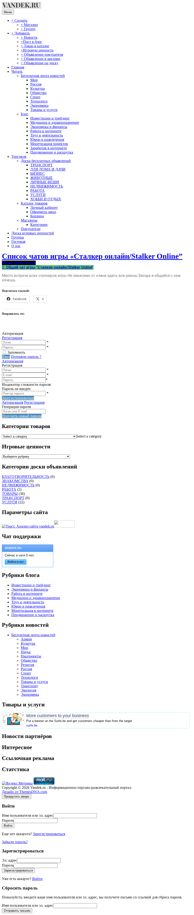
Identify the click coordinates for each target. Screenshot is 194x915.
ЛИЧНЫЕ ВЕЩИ (44, 182)
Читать (16, 71)
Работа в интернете (46, 131)
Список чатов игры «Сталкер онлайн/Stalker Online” (92, 256)
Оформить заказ (43, 212)
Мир (34, 80)
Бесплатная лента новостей (43, 76)
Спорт (35, 97)
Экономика (39, 105)
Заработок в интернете (48, 148)
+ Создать (19, 20)
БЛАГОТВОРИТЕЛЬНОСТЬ (25, 477)
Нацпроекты (31, 656)
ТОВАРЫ (10, 494)
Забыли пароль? (15, 842)
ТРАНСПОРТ (41, 165)
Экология (28, 690)
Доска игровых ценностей (32, 233)
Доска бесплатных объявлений (46, 161)
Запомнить (16, 352)
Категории (39, 225)
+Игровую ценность (37, 50)
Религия (27, 665)
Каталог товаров (34, 203)
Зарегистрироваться (49, 834)
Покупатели (30, 229)
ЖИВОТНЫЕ (41, 178)
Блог (24, 114)
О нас (16, 246)
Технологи (39, 101)
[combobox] (89, 436)
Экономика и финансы (48, 127)
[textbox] (89, 436)
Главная (17, 67)
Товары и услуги (43, 110)
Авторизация (12, 361)
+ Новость (29, 37)
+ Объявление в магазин (40, 59)
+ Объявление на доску (39, 63)
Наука (26, 652)
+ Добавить (20, 33)
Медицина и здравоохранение (54, 122)
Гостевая (18, 242)
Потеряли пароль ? (26, 357)
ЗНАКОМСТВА (15, 481)
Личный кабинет (44, 208)
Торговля (18, 157)
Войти (37, 879)
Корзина (37, 216)
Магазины (29, 220)
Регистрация (12, 338)
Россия (35, 84)
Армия (26, 639)
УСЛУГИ (38, 195)
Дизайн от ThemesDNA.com (24, 792)
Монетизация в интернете (32, 611)
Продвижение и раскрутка (51, 152)
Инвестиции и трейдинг (50, 118)
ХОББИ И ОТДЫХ (45, 199)
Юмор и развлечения (47, 139)
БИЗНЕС (37, 174)
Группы (17, 237)
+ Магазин (29, 25)
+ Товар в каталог (35, 46)
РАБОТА (37, 191)
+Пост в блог (31, 42)
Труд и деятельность (46, 135)
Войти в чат (16, 561)
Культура (37, 88)
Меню (8, 12)
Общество (38, 93)
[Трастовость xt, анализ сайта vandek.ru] (28, 526)
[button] (19, 263)
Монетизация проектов (49, 144)
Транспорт (29, 686)
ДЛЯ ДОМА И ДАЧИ (48, 169)
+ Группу (28, 29)
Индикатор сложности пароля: (26, 384)
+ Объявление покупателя (42, 54)
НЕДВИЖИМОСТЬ (46, 186)
